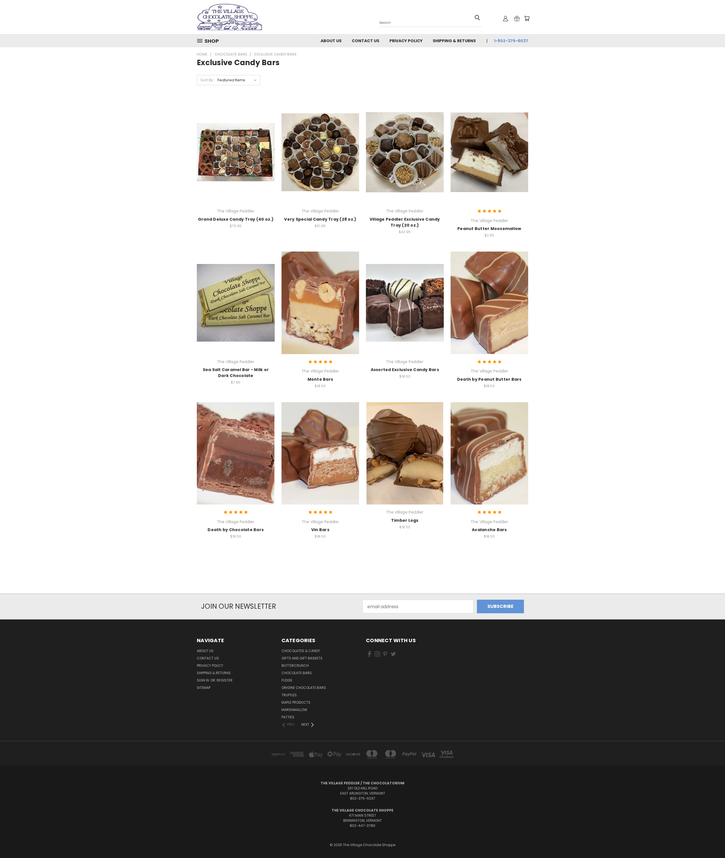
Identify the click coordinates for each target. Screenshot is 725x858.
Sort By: (207, 80)
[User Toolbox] (505, 18)
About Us (331, 41)
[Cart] (527, 18)
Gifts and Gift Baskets (302, 658)
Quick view (236, 145)
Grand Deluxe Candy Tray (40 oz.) (236, 219)
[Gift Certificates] (517, 18)
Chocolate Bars (297, 672)
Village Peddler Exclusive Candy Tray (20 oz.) (405, 222)
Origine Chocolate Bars (304, 687)
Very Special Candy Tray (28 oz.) (320, 219)
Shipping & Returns (454, 41)
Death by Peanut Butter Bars (489, 379)
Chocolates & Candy (301, 650)
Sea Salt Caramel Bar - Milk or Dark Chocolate (236, 372)
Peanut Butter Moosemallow (489, 228)
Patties (288, 717)
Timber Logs (405, 520)
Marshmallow (294, 709)
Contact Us (365, 41)
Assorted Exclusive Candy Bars (405, 369)
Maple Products (296, 702)
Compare (233, 157)
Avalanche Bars (489, 530)
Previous (709, 840)
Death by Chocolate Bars (236, 530)
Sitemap (203, 687)
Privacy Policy (406, 41)
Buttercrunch (295, 665)
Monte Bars (320, 379)
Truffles (289, 695)
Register (225, 680)
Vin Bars (320, 530)
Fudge (287, 680)
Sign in (203, 680)
